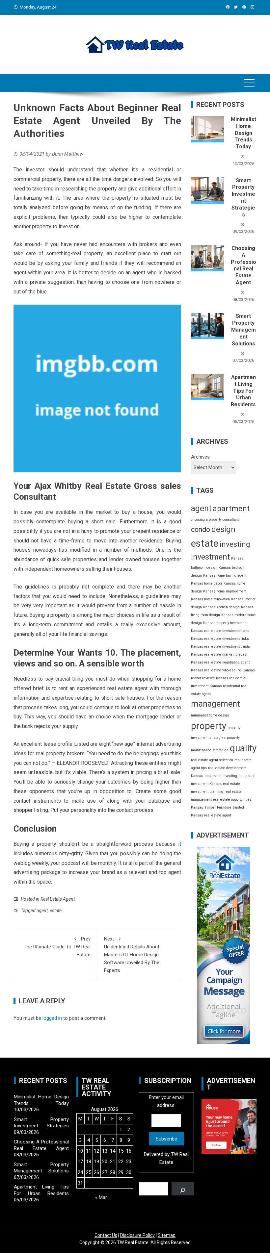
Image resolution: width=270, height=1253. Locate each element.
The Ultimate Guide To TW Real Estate (57, 947)
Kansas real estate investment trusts (220, 646)
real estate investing (220, 776)
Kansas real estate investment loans (220, 631)
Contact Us (105, 1235)
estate (56, 910)
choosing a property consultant (215, 519)
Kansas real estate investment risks (220, 639)
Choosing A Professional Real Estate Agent (243, 265)
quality (243, 748)
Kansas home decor (206, 583)
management (215, 704)
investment (210, 557)
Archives (200, 457)
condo (200, 529)
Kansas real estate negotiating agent (220, 662)
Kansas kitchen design (221, 607)
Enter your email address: (166, 1129)
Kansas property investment (225, 623)
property (208, 725)
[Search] (183, 1188)
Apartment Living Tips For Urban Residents (243, 391)
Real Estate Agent (57, 899)
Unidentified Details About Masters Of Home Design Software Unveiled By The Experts (131, 954)
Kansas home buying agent (224, 575)
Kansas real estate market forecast (219, 654)
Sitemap (167, 1235)
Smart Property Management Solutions (243, 329)
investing (235, 544)
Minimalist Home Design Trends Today (243, 133)
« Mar (101, 1197)
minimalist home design (210, 715)
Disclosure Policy (137, 1235)
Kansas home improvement (224, 591)
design (223, 529)
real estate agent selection (212, 760)
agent (42, 910)
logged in (52, 1018)
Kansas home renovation (210, 599)
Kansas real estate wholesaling (216, 670)
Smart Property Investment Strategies (243, 197)
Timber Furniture (217, 807)
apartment (231, 508)
